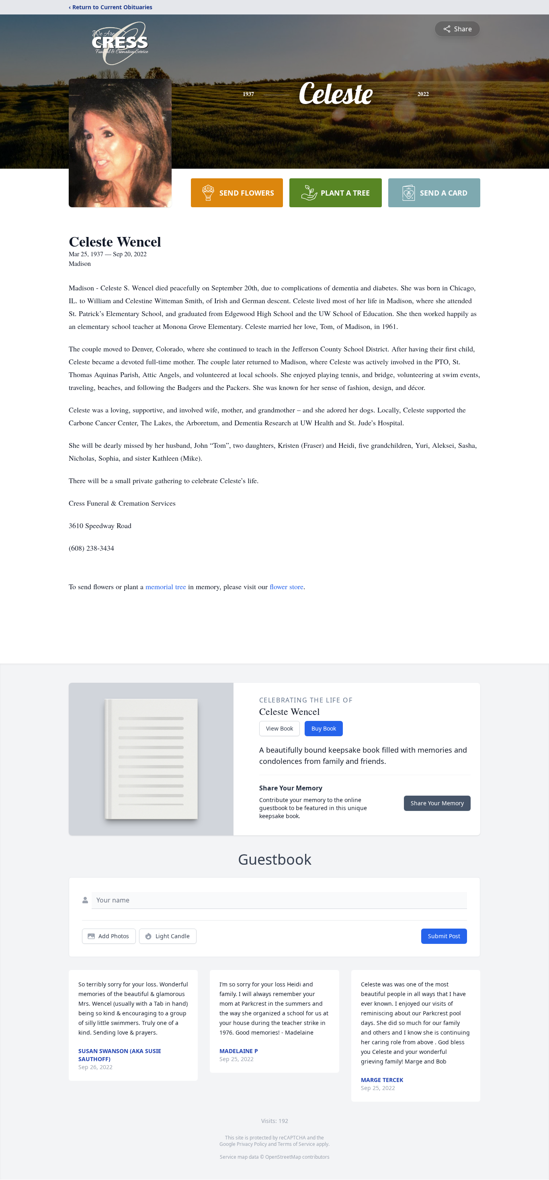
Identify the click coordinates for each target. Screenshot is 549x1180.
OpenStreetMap (283, 1156)
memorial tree (165, 586)
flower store (286, 586)
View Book (279, 728)
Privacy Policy (252, 1144)
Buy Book (323, 728)
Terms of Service (296, 1144)
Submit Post (444, 936)
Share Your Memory (437, 803)
